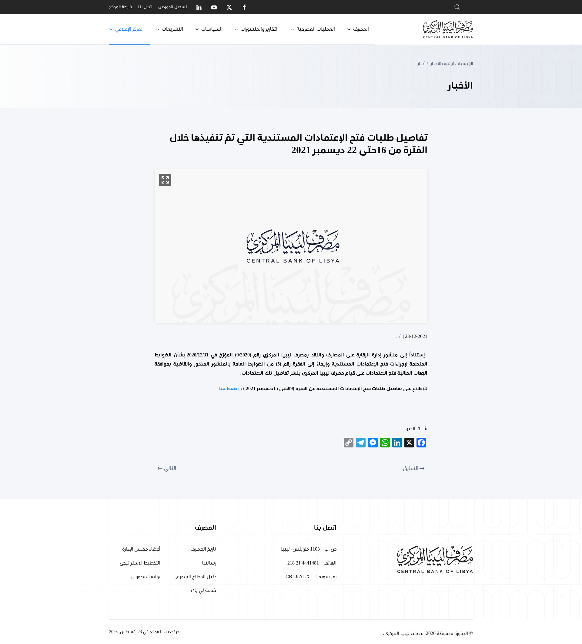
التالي (170, 468)
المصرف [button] (361, 29)
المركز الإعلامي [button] (129, 29)
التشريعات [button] (172, 29)
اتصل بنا (145, 7)
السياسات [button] (211, 29)
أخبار (397, 336)
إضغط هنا (229, 388)
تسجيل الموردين (172, 7)
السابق (410, 468)
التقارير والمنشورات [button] (260, 29)
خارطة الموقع (120, 7)
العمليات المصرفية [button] (316, 29)
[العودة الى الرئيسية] (448, 29)
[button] (165, 180)
